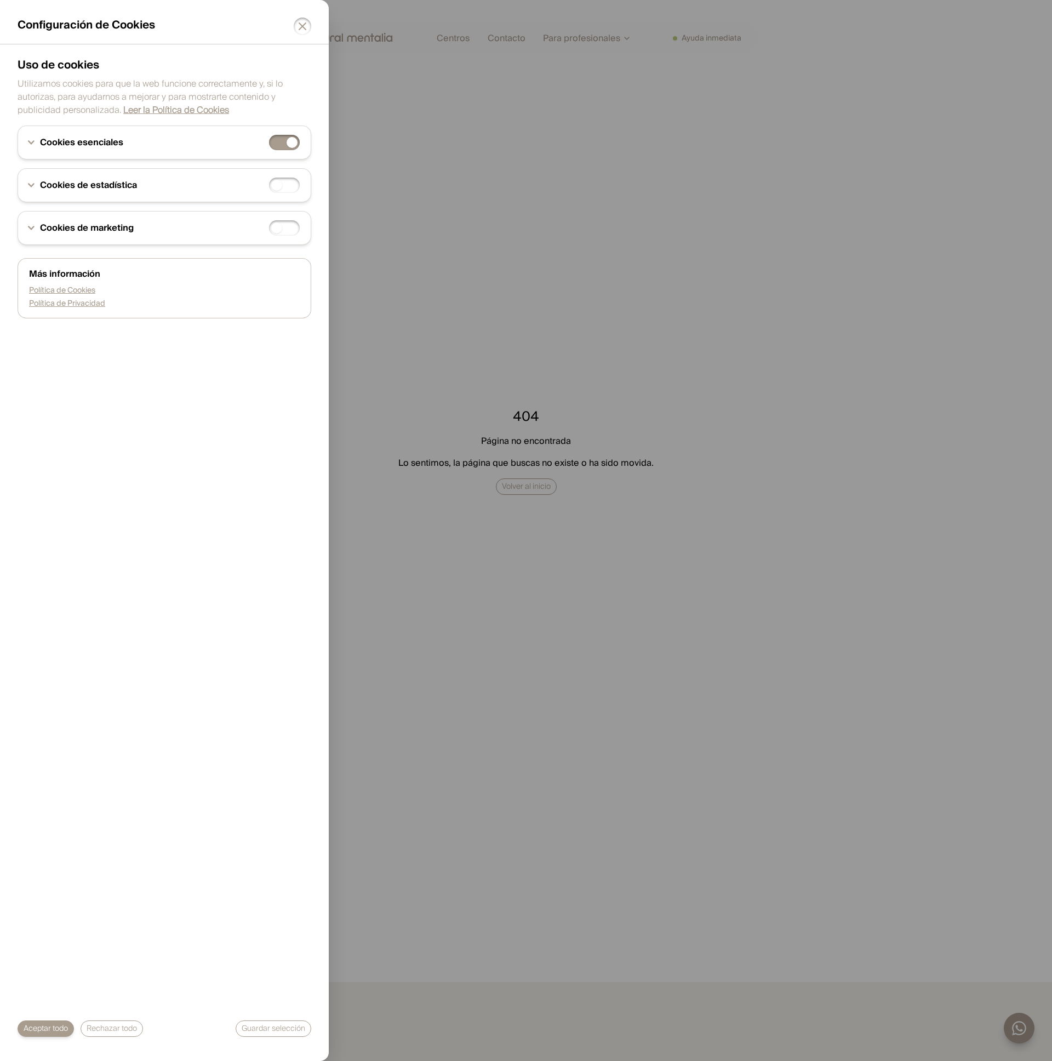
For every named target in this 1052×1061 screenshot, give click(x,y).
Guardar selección (273, 1028)
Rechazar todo (112, 1028)
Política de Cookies (62, 290)
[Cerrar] (302, 26)
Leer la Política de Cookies (176, 110)
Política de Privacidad (67, 303)
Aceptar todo (46, 1028)
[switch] (284, 142)
